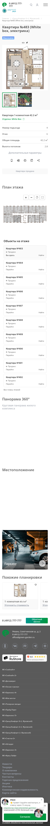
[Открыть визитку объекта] (11, 160)
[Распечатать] (25, 160)
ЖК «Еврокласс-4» (9, 692)
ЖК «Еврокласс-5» (9, 715)
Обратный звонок (37, 620)
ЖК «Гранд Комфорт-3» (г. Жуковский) (17, 721)
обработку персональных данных (20, 807)
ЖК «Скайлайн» (8, 669)
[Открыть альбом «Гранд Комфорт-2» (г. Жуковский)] (31, 160)
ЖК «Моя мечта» (9, 698)
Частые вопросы (11, 773)
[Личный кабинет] (37, 5)
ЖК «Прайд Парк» (9, 710)
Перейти (10, 270)
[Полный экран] (42, 197)
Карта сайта (9, 792)
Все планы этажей (12, 390)
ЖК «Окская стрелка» (10, 687)
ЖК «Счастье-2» (8, 738)
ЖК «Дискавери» (9, 681)
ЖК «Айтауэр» (7, 744)
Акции (6, 783)
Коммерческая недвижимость (20, 789)
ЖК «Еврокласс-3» (9, 750)
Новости (7, 763)
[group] (25, 67)
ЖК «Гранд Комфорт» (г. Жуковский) (16, 733)
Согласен (25, 816)
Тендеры (7, 767)
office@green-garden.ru (23, 637)
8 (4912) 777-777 (15, 5)
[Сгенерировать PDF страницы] (18, 160)
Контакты (8, 776)
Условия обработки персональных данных (22, 822)
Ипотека (7, 786)
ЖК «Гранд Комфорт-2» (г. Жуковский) (17, 727)
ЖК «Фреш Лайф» (9, 755)
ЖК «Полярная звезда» (11, 704)
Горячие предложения (15, 780)
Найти (41, 255)
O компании (9, 770)
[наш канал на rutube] (25, 646)
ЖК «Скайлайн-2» (9, 675)
